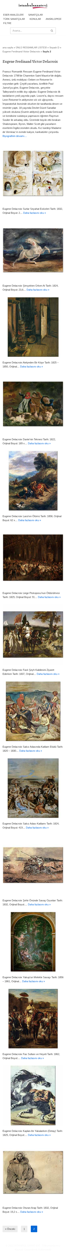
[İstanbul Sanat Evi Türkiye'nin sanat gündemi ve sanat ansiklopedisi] (33, 6)
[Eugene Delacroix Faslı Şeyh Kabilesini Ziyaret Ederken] (33, 634)
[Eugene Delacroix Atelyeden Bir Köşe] (33, 327)
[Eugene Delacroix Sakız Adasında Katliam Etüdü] (33, 711)
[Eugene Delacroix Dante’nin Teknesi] (33, 404)
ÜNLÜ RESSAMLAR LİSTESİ (31, 47)
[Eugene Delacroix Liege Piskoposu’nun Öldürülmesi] (33, 557)
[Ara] (52, 30)
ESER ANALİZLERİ (13, 14)
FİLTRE (7, 23)
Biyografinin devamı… (15, 136)
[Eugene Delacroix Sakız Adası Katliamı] (33, 788)
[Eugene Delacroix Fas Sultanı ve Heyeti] (33, 1018)
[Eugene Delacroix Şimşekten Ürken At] (33, 250)
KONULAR (35, 19)
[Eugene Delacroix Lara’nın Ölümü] (33, 480)
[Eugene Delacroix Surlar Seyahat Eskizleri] (33, 173)
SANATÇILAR (35, 14)
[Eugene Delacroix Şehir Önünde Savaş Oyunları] (33, 865)
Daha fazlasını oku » (34, 212)
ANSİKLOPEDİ (53, 19)
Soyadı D (54, 47)
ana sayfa (8, 47)
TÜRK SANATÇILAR (14, 19)
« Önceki (10, 1228)
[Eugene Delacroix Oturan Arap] (33, 1172)
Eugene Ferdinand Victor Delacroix (21, 51)
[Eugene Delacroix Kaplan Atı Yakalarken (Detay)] (33, 1095)
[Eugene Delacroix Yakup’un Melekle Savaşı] (33, 942)
